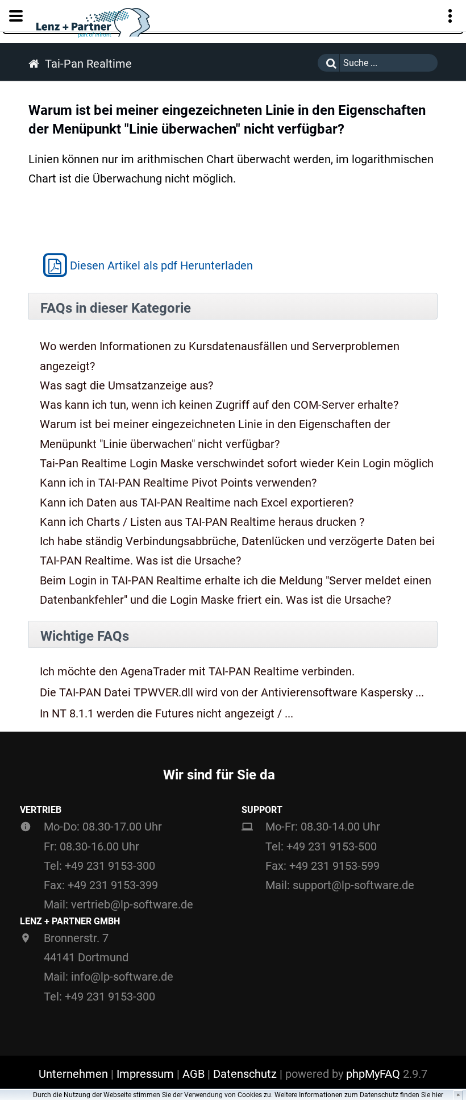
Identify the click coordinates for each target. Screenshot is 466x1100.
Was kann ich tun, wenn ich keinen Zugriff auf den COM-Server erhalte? (219, 405)
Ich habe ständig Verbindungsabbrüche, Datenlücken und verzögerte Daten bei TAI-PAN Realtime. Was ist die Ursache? (237, 550)
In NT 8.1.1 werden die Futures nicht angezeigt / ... (166, 713)
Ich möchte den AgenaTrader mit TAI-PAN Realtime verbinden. (197, 671)
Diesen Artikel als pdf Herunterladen (161, 265)
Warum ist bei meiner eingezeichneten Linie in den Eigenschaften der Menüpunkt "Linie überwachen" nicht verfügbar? (215, 433)
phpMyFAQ (373, 1074)
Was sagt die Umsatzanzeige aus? (126, 385)
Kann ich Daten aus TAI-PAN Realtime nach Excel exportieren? (196, 502)
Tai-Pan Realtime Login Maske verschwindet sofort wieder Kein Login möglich (237, 463)
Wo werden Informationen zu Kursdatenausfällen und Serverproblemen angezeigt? (220, 355)
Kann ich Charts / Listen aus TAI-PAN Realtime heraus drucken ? (202, 522)
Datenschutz (245, 1074)
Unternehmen (73, 1074)
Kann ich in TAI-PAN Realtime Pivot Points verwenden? (178, 482)
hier (437, 1095)
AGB (193, 1074)
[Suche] (328, 63)
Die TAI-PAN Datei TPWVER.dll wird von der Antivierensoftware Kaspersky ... (232, 692)
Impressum (145, 1074)
